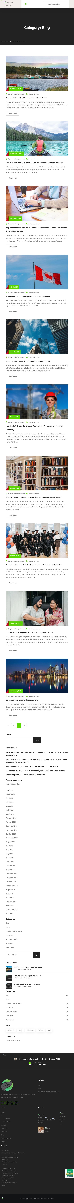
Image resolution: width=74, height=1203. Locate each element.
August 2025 (10, 842)
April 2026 (9, 810)
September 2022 (12, 910)
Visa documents (11, 939)
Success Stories (6, 1138)
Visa (49, 1030)
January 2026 (11, 822)
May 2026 (9, 806)
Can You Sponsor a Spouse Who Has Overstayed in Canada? (29, 632)
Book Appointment (54, 4)
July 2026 (9, 798)
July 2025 (9, 846)
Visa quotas (10, 943)
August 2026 (10, 794)
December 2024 (11, 874)
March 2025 (10, 862)
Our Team (7, 1122)
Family (20, 1030)
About (2, 1116)
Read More (13, 113)
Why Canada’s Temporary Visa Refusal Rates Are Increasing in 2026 (32, 766)
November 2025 (11, 830)
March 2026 (10, 814)
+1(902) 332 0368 (39, 1064)
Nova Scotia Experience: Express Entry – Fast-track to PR (28, 296)
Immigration (30, 1030)
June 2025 (9, 850)
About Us (7, 1118)
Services (3, 1125)
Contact (3, 1141)
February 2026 (11, 818)
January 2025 (11, 870)
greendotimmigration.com (17, 94)
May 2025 (9, 854)
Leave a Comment (34, 94)
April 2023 (9, 906)
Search (8, 735)
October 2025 (11, 834)
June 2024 (9, 898)
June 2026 (9, 802)
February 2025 (11, 866)
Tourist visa (10, 935)
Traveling (40, 1030)
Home (3, 1112)
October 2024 (11, 882)
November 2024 (11, 878)
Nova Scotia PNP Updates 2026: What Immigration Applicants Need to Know (35, 771)
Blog (7, 923)
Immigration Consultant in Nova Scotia (49, 1091)
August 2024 (10, 890)
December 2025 (11, 826)
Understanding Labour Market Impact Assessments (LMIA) (28, 361)
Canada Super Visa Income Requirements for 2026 (25, 775)
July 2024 (9, 894)
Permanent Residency (14, 931)
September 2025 (12, 838)
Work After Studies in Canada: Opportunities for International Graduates (34, 565)
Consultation (4, 1128)
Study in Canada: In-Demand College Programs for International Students (34, 497)
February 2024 (11, 902)
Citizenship (11, 1030)
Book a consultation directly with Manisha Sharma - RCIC (39, 1059)
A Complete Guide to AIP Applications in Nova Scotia (26, 98)
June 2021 (9, 914)
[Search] (36, 955)
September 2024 (12, 886)
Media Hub (4, 1131)
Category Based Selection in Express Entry (22, 700)
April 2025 (9, 858)
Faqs (39, 1088)
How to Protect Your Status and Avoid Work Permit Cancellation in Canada (34, 163)
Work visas (10, 947)
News (8, 927)
